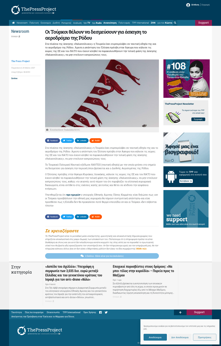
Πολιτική (34, 22)
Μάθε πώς (141, 248)
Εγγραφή (206, 4)
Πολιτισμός (124, 22)
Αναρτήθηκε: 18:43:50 (20, 72)
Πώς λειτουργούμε (34, 312)
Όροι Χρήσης (90, 312)
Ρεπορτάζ (66, 23)
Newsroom (22, 22)
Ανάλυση (77, 23)
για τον (164, 22)
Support (203, 22)
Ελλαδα (14, 36)
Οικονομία (46, 22)
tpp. (87, 22)
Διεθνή (56, 22)
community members (43, 13)
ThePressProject (38, 9)
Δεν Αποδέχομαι (180, 337)
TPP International (140, 22)
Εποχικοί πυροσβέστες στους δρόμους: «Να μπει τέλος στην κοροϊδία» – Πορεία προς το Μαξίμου (143, 270)
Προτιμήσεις (204, 337)
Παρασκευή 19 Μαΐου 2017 (23, 67)
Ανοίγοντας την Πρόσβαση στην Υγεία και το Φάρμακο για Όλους (42, 316)
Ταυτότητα (16, 312)
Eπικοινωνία (53, 312)
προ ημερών (73, 194)
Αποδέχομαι (155, 337)
